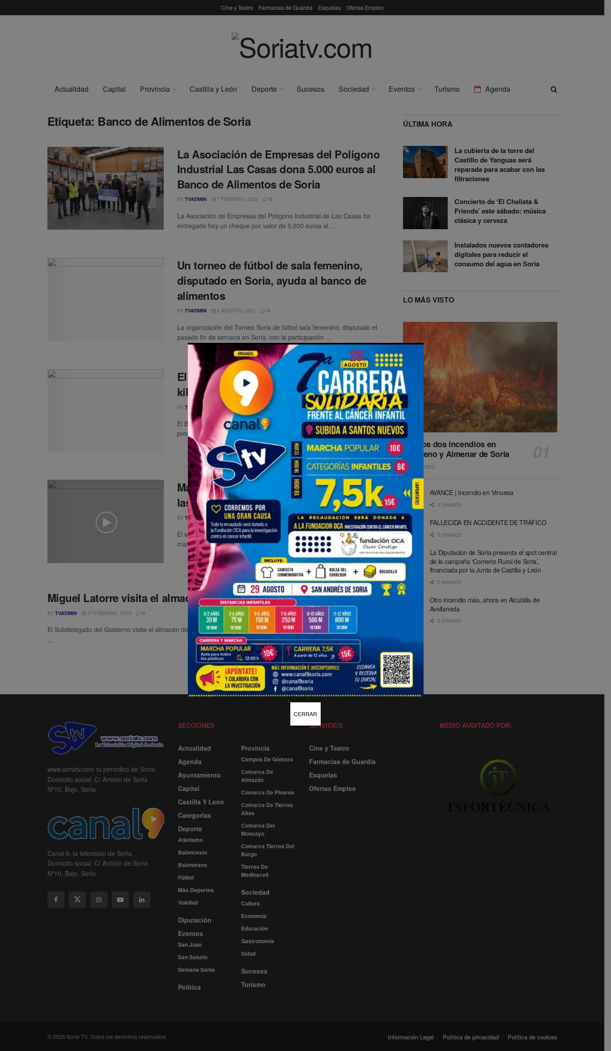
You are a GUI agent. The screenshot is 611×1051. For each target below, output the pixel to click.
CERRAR (305, 714)
